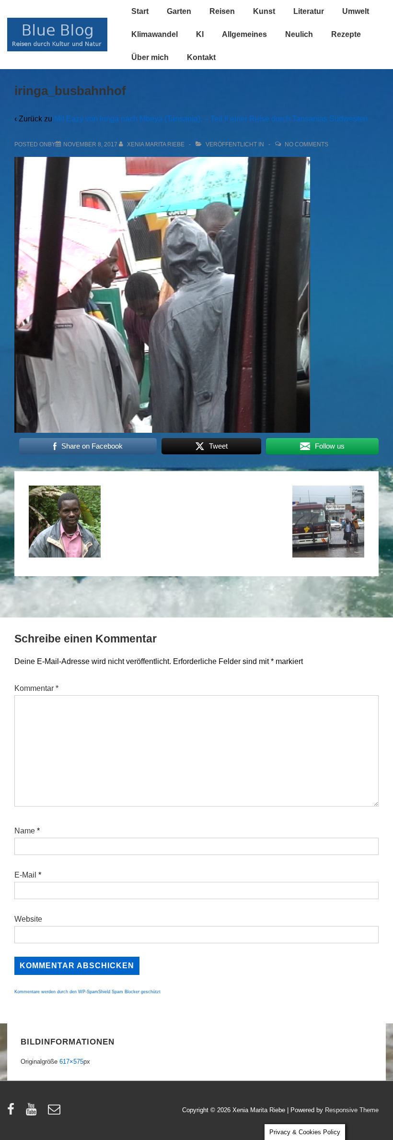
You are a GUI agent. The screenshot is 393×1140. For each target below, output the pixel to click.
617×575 (71, 1061)
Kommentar (36, 688)
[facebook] (13, 1112)
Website (28, 919)
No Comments (306, 144)
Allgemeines (244, 34)
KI (200, 34)
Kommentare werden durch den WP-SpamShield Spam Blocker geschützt (87, 991)
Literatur (308, 11)
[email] (55, 1112)
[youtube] (33, 1112)
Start (140, 11)
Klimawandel (154, 34)
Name (24, 831)
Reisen (222, 11)
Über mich (150, 57)
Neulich (299, 34)
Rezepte (346, 34)
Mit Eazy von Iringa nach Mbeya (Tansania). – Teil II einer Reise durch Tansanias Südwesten (211, 119)
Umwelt (355, 11)
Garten (179, 11)
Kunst (264, 11)
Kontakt (201, 57)
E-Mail (25, 875)
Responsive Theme (352, 1110)
